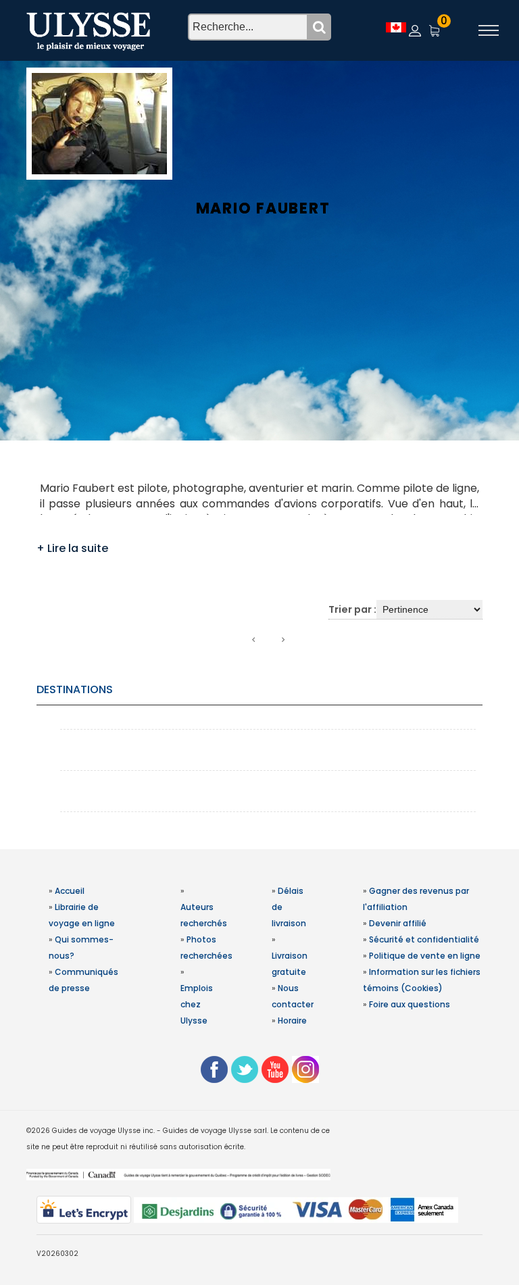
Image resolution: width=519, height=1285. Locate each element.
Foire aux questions (409, 1004)
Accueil (69, 891)
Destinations (74, 689)
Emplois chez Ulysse (196, 1004)
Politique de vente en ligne (424, 955)
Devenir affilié (397, 923)
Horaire (292, 1020)
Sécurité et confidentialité (424, 939)
